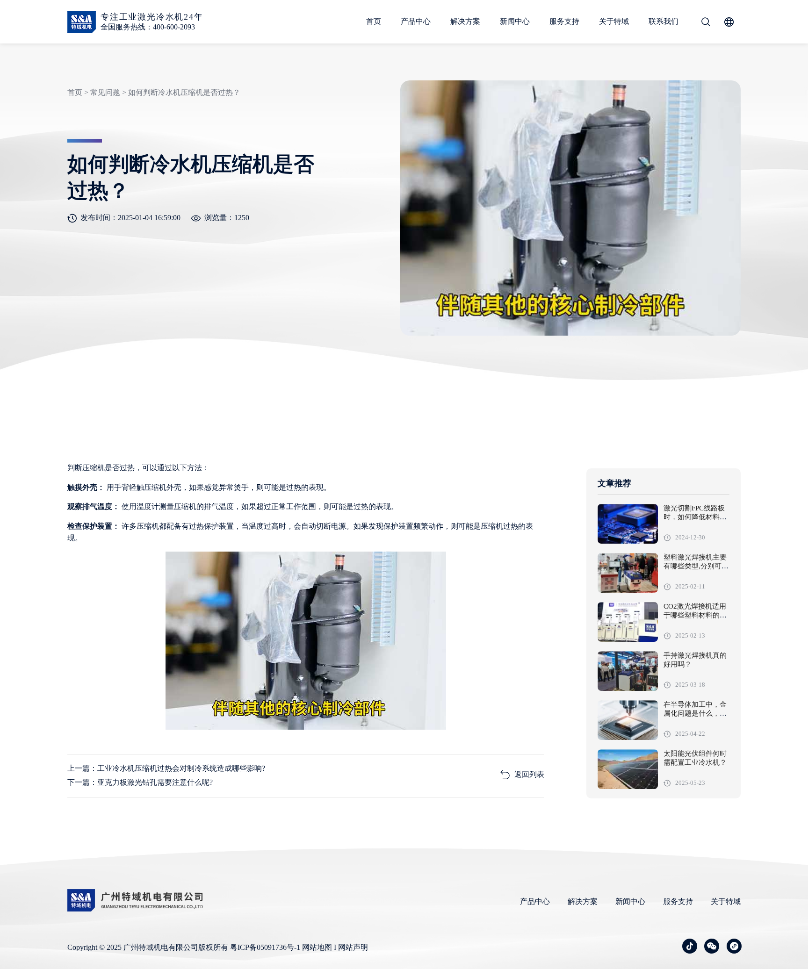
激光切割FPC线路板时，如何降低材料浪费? (695, 517)
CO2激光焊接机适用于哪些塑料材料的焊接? (695, 615)
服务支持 (564, 21)
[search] (705, 22)
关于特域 (614, 21)
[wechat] (711, 946)
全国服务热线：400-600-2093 (148, 27)
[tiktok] (689, 946)
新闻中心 (515, 21)
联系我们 (663, 21)
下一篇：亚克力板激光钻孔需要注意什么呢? (140, 782)
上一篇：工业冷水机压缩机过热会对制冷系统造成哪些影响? (166, 768)
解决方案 (465, 21)
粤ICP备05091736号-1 (265, 947)
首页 (373, 21)
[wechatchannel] (734, 946)
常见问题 (105, 92)
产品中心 (416, 21)
